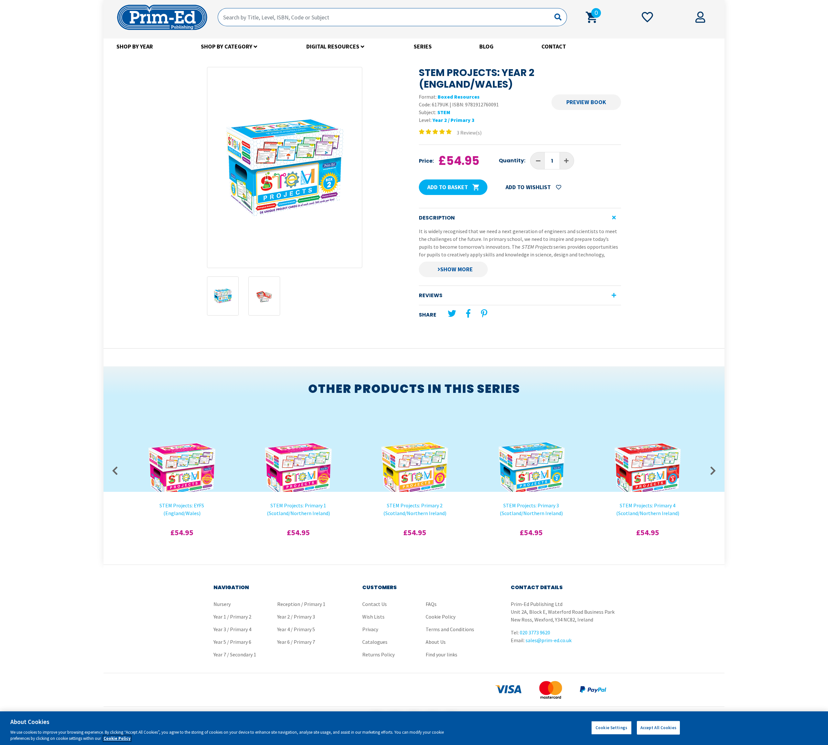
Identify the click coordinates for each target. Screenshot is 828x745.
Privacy (370, 629)
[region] (414, 728)
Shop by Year (134, 46)
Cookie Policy (440, 616)
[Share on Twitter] (452, 313)
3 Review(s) (469, 132)
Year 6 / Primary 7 (296, 642)
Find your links (441, 654)
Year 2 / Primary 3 (453, 120)
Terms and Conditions (450, 629)
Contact (553, 46)
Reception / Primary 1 (301, 604)
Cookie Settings (611, 727)
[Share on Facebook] (468, 313)
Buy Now (182, 454)
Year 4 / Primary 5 (296, 629)
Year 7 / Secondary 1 (234, 654)
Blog (486, 46)
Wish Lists (373, 616)
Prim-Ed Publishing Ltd (162, 17)
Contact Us (374, 604)
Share (427, 315)
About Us (436, 642)
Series (423, 46)
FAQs (431, 604)
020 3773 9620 (535, 632)
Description (437, 217)
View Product (182, 437)
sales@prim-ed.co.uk (549, 640)
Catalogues (374, 642)
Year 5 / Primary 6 (232, 642)
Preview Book (586, 102)
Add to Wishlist (529, 187)
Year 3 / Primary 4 (232, 629)
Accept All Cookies (658, 727)
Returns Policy (378, 654)
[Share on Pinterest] (484, 313)
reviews (430, 295)
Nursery (222, 604)
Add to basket (448, 187)
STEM (443, 112)
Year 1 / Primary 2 (232, 616)
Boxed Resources (459, 96)
